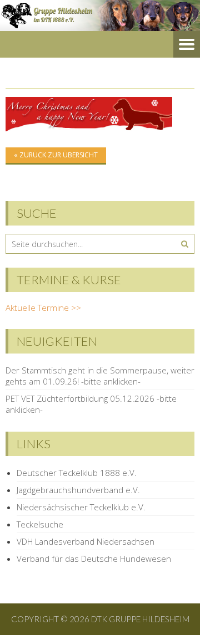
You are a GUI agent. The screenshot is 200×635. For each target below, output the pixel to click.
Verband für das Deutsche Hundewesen (94, 558)
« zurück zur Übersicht (56, 155)
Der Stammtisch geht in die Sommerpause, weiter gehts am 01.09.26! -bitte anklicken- (100, 376)
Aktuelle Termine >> (43, 307)
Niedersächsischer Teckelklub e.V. (81, 507)
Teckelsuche (40, 524)
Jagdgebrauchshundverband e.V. (78, 489)
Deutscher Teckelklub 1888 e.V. (77, 472)
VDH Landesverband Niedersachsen (85, 541)
